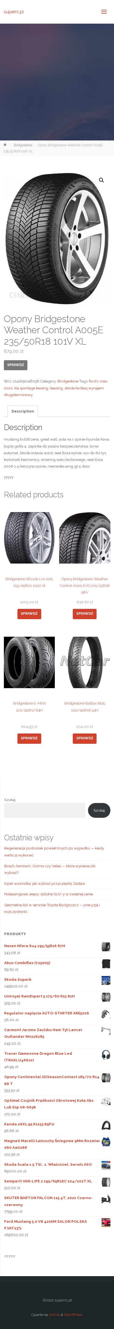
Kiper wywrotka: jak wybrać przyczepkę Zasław (44, 883)
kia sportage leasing (31, 388)
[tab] (22, 411)
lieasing (56, 388)
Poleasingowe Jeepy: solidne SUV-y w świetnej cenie (48, 894)
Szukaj (9, 799)
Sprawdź (15, 365)
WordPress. (73, 1314)
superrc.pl (14, 11)
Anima (54, 1314)
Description (23, 411)
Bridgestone (23, 145)
